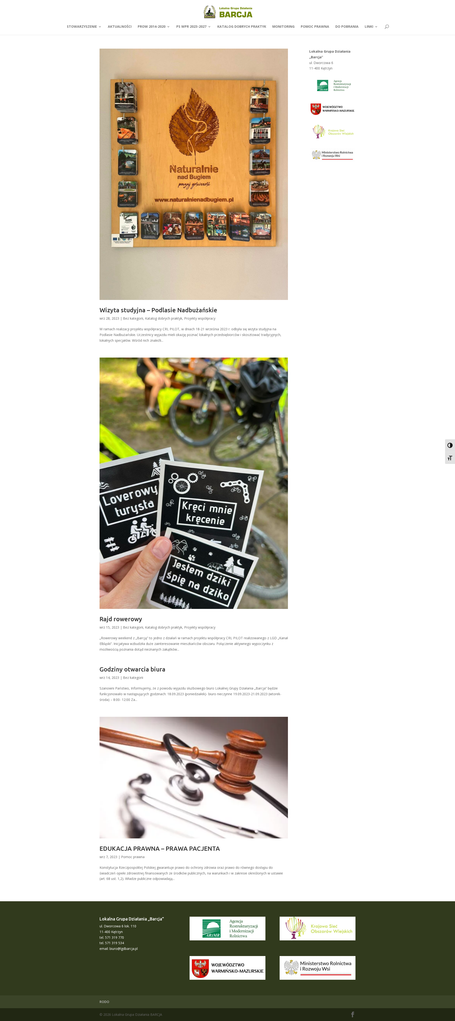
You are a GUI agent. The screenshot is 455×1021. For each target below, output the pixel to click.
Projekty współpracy (199, 318)
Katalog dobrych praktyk (241, 27)
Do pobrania (347, 27)
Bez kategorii (133, 318)
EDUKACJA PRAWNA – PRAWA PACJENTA (160, 848)
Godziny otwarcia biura (132, 669)
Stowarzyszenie (82, 27)
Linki (369, 27)
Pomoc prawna (315, 27)
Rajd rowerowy (121, 619)
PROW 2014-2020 (151, 27)
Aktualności (120, 27)
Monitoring (283, 27)
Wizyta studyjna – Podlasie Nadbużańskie (158, 310)
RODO (104, 1001)
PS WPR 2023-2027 (191, 27)
